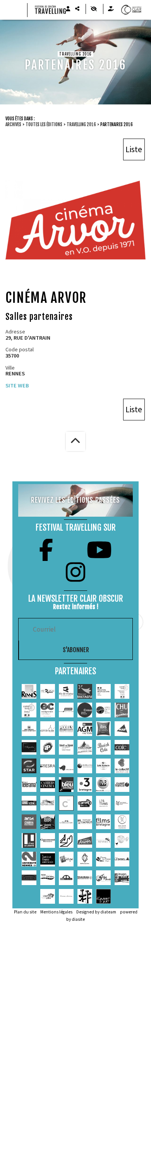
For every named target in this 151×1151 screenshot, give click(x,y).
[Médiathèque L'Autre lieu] (47, 896)
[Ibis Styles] (103, 728)
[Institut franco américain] (47, 859)
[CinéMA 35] (84, 821)
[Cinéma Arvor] (84, 840)
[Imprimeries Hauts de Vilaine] (47, 728)
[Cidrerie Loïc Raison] (103, 766)
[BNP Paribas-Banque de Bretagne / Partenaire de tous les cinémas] (29, 728)
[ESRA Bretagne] (47, 766)
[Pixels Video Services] (66, 728)
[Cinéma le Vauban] (84, 877)
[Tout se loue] (66, 747)
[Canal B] (84, 803)
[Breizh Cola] (103, 747)
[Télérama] (29, 784)
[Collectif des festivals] (122, 766)
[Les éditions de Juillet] (66, 821)
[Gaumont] (47, 840)
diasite (78, 919)
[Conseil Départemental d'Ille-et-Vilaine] (66, 691)
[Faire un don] (110, 9)
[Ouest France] (122, 784)
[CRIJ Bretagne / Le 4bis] (122, 803)
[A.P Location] (47, 747)
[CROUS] (84, 710)
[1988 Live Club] (47, 821)
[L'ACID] (29, 821)
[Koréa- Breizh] (103, 710)
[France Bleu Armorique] (66, 784)
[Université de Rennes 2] (29, 859)
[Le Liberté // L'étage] (29, 840)
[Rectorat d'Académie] (29, 710)
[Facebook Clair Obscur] (46, 550)
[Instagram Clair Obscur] (75, 572)
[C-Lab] (66, 803)
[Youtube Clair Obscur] (99, 550)
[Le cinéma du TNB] (66, 840)
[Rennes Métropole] (47, 691)
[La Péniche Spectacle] (84, 896)
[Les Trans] (103, 803)
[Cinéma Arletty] (66, 896)
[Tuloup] (84, 747)
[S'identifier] (67, 9)
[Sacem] (66, 710)
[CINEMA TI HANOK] (103, 877)
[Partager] (77, 9)
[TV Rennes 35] (103, 784)
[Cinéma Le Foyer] (103, 859)
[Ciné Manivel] (66, 877)
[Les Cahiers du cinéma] (47, 784)
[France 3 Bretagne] (84, 784)
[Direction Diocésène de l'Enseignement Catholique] (47, 710)
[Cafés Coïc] (122, 747)
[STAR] (29, 766)
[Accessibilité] (93, 9)
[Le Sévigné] (66, 859)
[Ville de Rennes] (29, 691)
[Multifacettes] (84, 766)
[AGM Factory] (84, 728)
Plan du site (25, 912)
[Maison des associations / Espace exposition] (122, 821)
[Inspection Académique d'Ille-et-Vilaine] (122, 691)
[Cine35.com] (47, 803)
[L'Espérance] (47, 877)
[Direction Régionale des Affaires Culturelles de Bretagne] (103, 691)
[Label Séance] (66, 766)
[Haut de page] (75, 441)
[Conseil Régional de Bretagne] (84, 691)
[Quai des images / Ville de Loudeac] (122, 877)
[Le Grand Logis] (29, 877)
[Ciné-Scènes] (29, 803)
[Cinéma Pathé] (122, 840)
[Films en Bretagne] (103, 821)
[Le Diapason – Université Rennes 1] (103, 840)
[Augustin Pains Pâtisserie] (29, 747)
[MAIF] (122, 728)
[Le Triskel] (122, 859)
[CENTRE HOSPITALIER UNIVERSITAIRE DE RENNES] (122, 710)
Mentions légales (56, 912)
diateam (108, 912)
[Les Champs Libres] (84, 859)
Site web (17, 385)
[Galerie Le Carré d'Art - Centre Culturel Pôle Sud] (103, 896)
